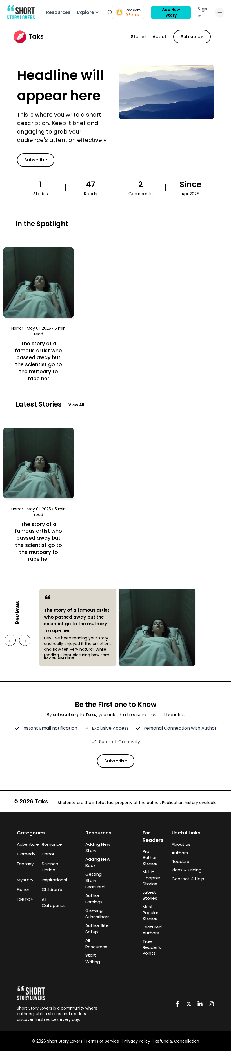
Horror (48, 854)
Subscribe (192, 36)
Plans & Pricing (186, 870)
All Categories (51, 902)
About (159, 36)
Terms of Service (102, 1041)
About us (181, 844)
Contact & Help (188, 879)
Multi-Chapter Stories (151, 878)
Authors (180, 853)
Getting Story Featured (95, 880)
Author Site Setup (97, 928)
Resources (58, 12)
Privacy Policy (137, 1041)
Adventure (26, 844)
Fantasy (25, 864)
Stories (139, 36)
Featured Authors (152, 930)
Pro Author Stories (150, 857)
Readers (180, 861)
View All (76, 405)
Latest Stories (150, 895)
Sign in (202, 12)
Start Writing (92, 958)
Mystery (25, 880)
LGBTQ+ (25, 899)
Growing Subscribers (97, 913)
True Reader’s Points (152, 947)
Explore (85, 12)
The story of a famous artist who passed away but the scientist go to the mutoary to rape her (76, 620)
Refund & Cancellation (177, 1041)
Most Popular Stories (150, 913)
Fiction (23, 889)
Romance (51, 844)
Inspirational (51, 880)
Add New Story (171, 12)
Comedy (26, 854)
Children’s (51, 889)
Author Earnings (94, 898)
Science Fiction (50, 867)
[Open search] (110, 12)
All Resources (96, 943)
